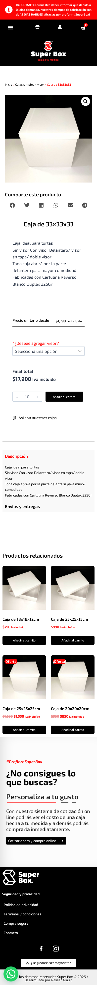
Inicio (8, 84)
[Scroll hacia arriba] (87, 972)
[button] (10, 28)
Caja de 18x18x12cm (20, 619)
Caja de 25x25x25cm (21, 708)
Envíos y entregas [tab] (22, 506)
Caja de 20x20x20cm (70, 708)
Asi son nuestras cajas (37, 417)
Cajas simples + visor (29, 84)
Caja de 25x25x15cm (69, 619)
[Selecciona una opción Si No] (48, 351)
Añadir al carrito (64, 396)
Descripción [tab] (16, 455)
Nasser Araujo (62, 980)
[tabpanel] (48, 481)
